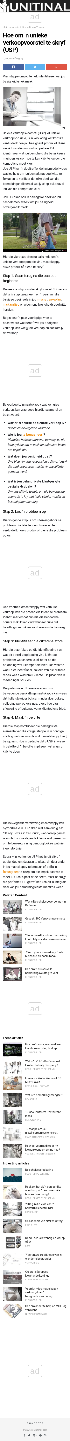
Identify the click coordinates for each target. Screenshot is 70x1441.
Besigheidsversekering (39, 1169)
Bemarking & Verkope (33, 27)
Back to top (35, 1423)
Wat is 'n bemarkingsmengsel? (44, 1095)
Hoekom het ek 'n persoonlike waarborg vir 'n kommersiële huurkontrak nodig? (43, 1190)
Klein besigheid (11, 27)
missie (41, 299)
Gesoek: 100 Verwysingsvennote (45, 918)
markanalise (11, 304)
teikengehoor (32, 434)
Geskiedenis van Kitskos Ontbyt (44, 1221)
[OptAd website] (53, 250)
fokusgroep (11, 872)
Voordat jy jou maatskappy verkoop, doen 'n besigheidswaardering (41, 1292)
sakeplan (54, 299)
